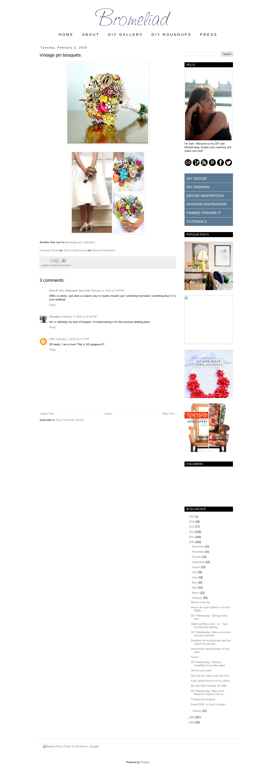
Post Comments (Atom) (70, 419)
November (198, 551)
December (198, 546)
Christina (55, 316)
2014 (192, 521)
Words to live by (200, 602)
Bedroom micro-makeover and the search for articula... (211, 642)
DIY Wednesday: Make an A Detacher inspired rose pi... (208, 693)
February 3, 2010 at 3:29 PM (107, 290)
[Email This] (53, 261)
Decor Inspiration (205, 196)
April (195, 587)
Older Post (168, 413)
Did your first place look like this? (210, 675)
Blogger (145, 762)
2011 (192, 537)
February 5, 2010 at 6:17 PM (72, 339)
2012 (192, 531)
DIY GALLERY (125, 35)
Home (108, 413)
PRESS (208, 35)
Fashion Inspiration (60, 265)
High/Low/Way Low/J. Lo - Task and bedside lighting (209, 625)
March (196, 592)
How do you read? (201, 670)
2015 (192, 516)
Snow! (194, 657)
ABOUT (91, 35)
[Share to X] (60, 261)
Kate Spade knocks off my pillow (210, 680)
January (197, 710)
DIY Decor (196, 178)
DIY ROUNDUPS (172, 35)
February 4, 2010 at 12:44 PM (79, 316)
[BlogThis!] (56, 261)
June (195, 577)
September (198, 562)
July (195, 572)
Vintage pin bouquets (203, 699)
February (197, 597)
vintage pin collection (81, 242)
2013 (192, 526)
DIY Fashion (198, 187)
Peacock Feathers (103, 250)
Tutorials (196, 222)
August (196, 567)
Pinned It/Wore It (203, 213)
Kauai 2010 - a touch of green (208, 704)
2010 (192, 542)
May (195, 582)
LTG (51, 339)
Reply (52, 304)
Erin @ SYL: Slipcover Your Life (69, 290)
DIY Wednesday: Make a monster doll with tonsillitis (211, 634)
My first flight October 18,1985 (208, 685)
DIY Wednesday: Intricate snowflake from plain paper (208, 664)
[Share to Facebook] (64, 261)
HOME (66, 35)
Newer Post (47, 413)
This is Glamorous (74, 250)
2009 (192, 717)
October (197, 556)
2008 (192, 722)
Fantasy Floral (49, 250)
